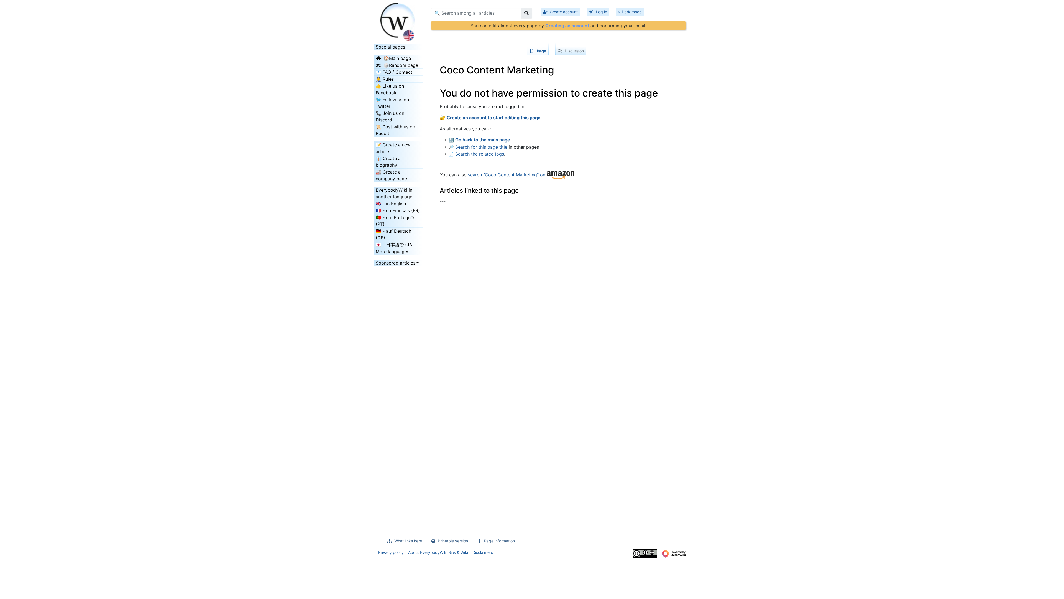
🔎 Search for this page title (477, 147)
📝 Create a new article (393, 148)
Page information (499, 541)
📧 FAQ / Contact (394, 72)
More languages (392, 251)
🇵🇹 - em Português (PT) (395, 221)
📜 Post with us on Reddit (395, 130)
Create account (564, 11)
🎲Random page (400, 65)
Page (541, 51)
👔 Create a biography (388, 162)
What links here (408, 541)
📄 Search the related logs (476, 154)
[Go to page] (526, 13)
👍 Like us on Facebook (390, 89)
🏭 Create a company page (391, 175)
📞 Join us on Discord (390, 116)
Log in (601, 11)
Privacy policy (391, 552)
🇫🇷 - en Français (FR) (398, 210)
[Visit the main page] (398, 20)
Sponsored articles (395, 263)
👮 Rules (385, 79)
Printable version (453, 541)
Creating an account (567, 25)
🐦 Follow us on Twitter (392, 103)
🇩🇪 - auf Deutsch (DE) (393, 234)
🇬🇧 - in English (391, 203)
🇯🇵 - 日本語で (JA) (395, 244)
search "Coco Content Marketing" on (507, 175)
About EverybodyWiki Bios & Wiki (438, 552)
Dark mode (632, 11)
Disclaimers (482, 552)
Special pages (390, 47)
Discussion (574, 51)
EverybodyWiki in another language (394, 193)
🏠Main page (397, 58)
